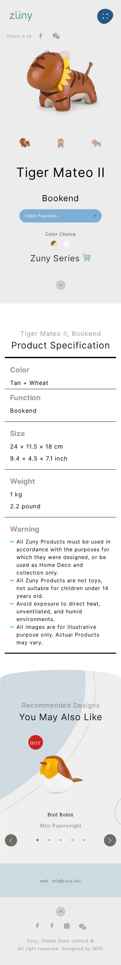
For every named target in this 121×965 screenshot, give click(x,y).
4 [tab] (72, 840)
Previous (11, 840)
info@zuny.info (66, 880)
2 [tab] (49, 840)
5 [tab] (84, 840)
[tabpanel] (60, 782)
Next (110, 840)
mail (44, 880)
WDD (97, 948)
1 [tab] (37, 840)
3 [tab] (60, 840)
